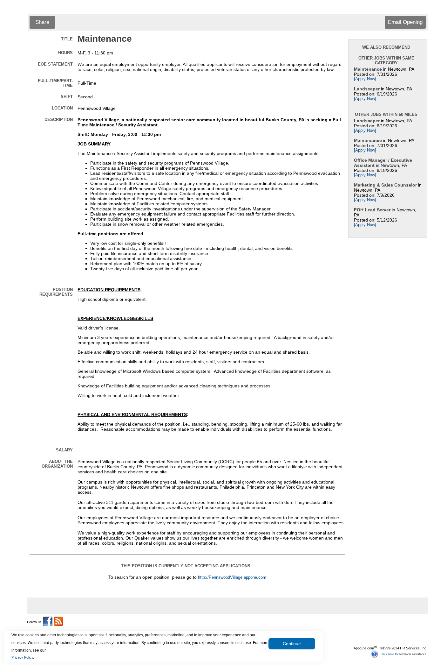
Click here (387, 653)
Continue (292, 643)
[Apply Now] (365, 79)
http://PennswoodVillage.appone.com (232, 577)
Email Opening (405, 22)
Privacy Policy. (22, 657)
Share (42, 22)
